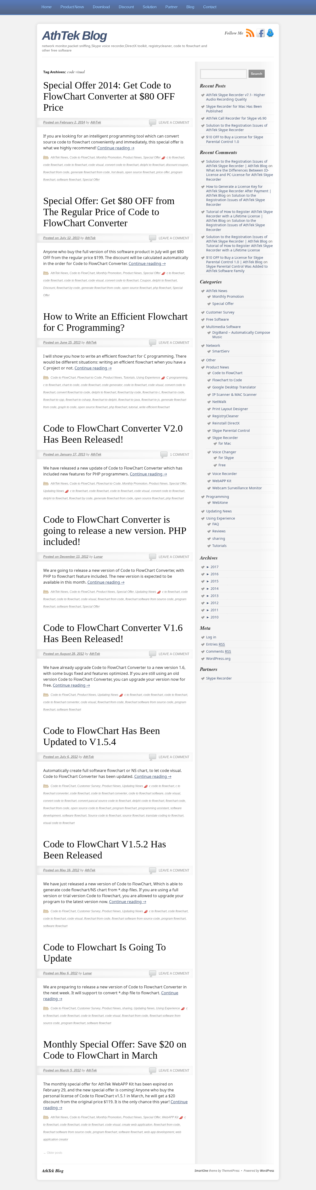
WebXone (220, 502)
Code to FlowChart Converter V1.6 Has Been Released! (113, 633)
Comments (218, 651)
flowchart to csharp (78, 400)
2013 (214, 595)
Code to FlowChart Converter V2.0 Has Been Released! (113, 434)
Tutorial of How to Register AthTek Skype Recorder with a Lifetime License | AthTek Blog (239, 216)
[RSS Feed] (250, 33)
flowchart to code (172, 392)
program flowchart (125, 808)
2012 (214, 602)
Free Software (217, 319)
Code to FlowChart (82, 157)
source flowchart (133, 815)
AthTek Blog (74, 35)
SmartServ (220, 351)
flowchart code (175, 801)
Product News (132, 157)
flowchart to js (150, 400)
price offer (163, 172)
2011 (214, 610)
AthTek (95, 122)
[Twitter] (270, 33)
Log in (211, 637)
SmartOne (201, 1171)
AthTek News (59, 157)
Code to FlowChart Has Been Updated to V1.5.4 (101, 736)
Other (211, 360)
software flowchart (69, 179)
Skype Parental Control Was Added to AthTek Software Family (237, 268)
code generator (112, 385)
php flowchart (162, 288)
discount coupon (177, 165)
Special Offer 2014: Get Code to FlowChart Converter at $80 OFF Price (109, 96)
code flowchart (53, 165)
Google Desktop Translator (234, 387)
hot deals (117, 172)
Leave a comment (174, 122)
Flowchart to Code (89, 377)
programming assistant (153, 808)
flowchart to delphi (104, 400)
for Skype (226, 457)
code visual (96, 165)
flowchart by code (68, 288)
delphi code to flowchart (148, 801)
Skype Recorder (225, 437)
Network (213, 345)
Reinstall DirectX (225, 423)
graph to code (67, 407)
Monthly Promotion (108, 157)
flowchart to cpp (53, 400)
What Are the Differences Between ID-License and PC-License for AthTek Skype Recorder (239, 174)
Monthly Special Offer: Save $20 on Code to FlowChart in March (114, 1050)
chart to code (70, 385)
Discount (49, 288)
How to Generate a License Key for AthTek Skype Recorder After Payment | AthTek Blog (238, 191)
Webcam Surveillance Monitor (237, 488)
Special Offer (151, 157)
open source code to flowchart (91, 808)
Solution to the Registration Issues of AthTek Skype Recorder (236, 127)
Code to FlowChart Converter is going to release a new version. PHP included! (114, 530)
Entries (215, 644)
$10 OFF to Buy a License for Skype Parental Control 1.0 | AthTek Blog (234, 259)
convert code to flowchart (121, 165)
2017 (214, 566)
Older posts (52, 1153)
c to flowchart (175, 157)
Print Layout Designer (230, 408)
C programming (176, 377)
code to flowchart (75, 165)
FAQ (215, 524)
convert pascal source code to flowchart (104, 801)
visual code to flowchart (59, 823)
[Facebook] (260, 33)
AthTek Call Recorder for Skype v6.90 (236, 118)
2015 (214, 581)
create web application (137, 1124)
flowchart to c (151, 392)
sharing (127, 1008)
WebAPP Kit (170, 1117)
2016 (214, 574)
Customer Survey (88, 786)
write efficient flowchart (154, 407)
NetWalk (219, 401)
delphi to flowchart (152, 165)
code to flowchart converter (61, 702)
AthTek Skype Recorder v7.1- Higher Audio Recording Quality (235, 97)
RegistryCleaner (225, 416)
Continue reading (115, 148)
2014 (214, 588)
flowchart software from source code (149, 599)
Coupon (145, 280)
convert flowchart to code (73, 392)
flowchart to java (129, 400)
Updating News (53, 491)
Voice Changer (224, 452)
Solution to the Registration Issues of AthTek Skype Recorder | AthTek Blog (236, 163)
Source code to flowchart (104, 815)
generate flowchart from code (90, 172)
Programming (217, 496)
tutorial (133, 407)
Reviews (219, 531)
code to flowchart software (146, 793)
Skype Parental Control (231, 430)
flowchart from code (56, 172)
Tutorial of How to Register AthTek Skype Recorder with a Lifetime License (239, 247)
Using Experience (148, 377)
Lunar (98, 557)
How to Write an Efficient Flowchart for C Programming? (115, 322)
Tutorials (129, 377)
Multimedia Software (223, 326)
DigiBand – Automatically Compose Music (241, 334)
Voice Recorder (224, 473)
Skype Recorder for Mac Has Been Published (234, 108)
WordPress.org (218, 658)
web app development (159, 1132)
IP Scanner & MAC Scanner (234, 394)
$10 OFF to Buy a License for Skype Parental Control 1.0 (234, 139)
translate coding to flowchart (164, 815)
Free (222, 465)
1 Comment (179, 454)
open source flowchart (140, 172)
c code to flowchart (161, 786)
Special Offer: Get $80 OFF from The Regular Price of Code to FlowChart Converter (109, 211)
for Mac (224, 443)
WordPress (267, 1171)
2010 (214, 617)
